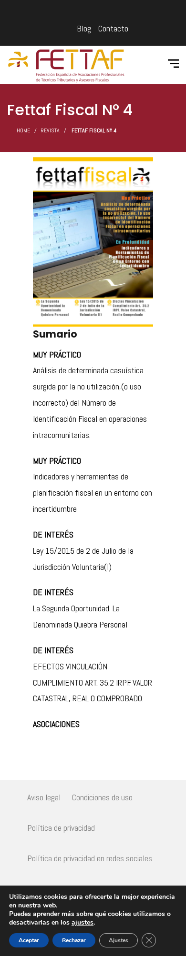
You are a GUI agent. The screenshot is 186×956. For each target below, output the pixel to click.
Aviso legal (44, 797)
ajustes (82, 922)
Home (23, 130)
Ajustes (118, 940)
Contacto (113, 28)
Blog (84, 28)
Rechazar (74, 940)
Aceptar (29, 940)
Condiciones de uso (102, 797)
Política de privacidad (61, 827)
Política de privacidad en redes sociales (89, 858)
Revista (50, 130)
